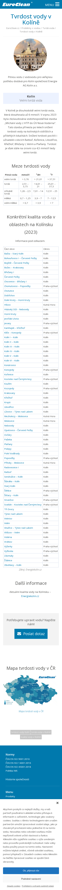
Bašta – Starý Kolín (13, 253)
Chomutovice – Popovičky (17, 286)
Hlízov (7, 304)
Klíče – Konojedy (12, 332)
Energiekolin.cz (30, 596)
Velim (7, 523)
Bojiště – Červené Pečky (16, 262)
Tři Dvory (9, 509)
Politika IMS (11, 770)
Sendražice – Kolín (13, 476)
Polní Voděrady (12, 453)
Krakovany (9, 392)
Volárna (8, 537)
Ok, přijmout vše (31, 870)
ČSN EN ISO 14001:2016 (18, 762)
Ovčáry (8, 434)
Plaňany (8, 444)
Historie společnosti (17, 779)
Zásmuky (8, 555)
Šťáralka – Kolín (12, 481)
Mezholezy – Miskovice (16, 416)
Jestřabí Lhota (11, 318)
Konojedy (9, 369)
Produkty (10, 796)
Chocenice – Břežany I (15, 281)
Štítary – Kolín (11, 495)
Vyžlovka (8, 551)
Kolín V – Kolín (11, 355)
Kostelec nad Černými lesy (18, 379)
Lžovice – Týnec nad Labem (18, 411)
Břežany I (9, 272)
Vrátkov (8, 541)
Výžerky (8, 546)
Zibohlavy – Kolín (12, 564)
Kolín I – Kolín (11, 337)
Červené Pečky (12, 276)
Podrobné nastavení (31, 879)
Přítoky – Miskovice (14, 462)
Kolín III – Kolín (11, 346)
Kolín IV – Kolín (11, 351)
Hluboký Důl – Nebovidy (16, 309)
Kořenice (8, 374)
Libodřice (9, 406)
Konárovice (10, 365)
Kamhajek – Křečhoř (14, 327)
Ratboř (7, 471)
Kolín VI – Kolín (11, 360)
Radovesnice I (11, 467)
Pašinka (8, 439)
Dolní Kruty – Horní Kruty (17, 300)
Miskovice (9, 420)
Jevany (7, 323)
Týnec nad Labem (13, 513)
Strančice (9, 499)
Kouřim (8, 383)
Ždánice (8, 560)
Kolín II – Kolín (11, 341)
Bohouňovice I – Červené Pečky (20, 258)
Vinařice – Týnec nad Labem (18, 527)
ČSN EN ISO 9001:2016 (18, 758)
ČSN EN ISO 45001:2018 (18, 766)
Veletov (8, 518)
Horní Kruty (10, 313)
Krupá (7, 402)
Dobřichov (9, 295)
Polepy (7, 448)
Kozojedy (9, 388)
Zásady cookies (13, 886)
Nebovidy (9, 425)
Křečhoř (8, 397)
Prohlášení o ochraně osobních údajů (38, 886)
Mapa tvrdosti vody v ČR (31, 711)
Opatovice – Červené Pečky (18, 430)
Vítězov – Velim (12, 532)
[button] (57, 802)
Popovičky (9, 458)
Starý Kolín (9, 485)
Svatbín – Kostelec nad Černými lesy (23, 504)
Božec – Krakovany (14, 267)
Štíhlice (7, 490)
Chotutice (9, 290)
